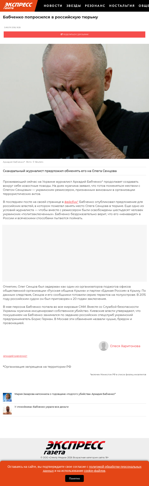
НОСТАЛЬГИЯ (122, 6)
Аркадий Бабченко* (15, 356)
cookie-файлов (94, 470)
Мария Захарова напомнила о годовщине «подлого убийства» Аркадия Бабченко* (65, 394)
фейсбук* (71, 202)
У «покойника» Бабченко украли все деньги (41, 406)
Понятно (74, 478)
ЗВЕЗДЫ (74, 6)
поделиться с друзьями (75, 34)
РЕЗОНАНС (95, 6)
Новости (53, 6)
